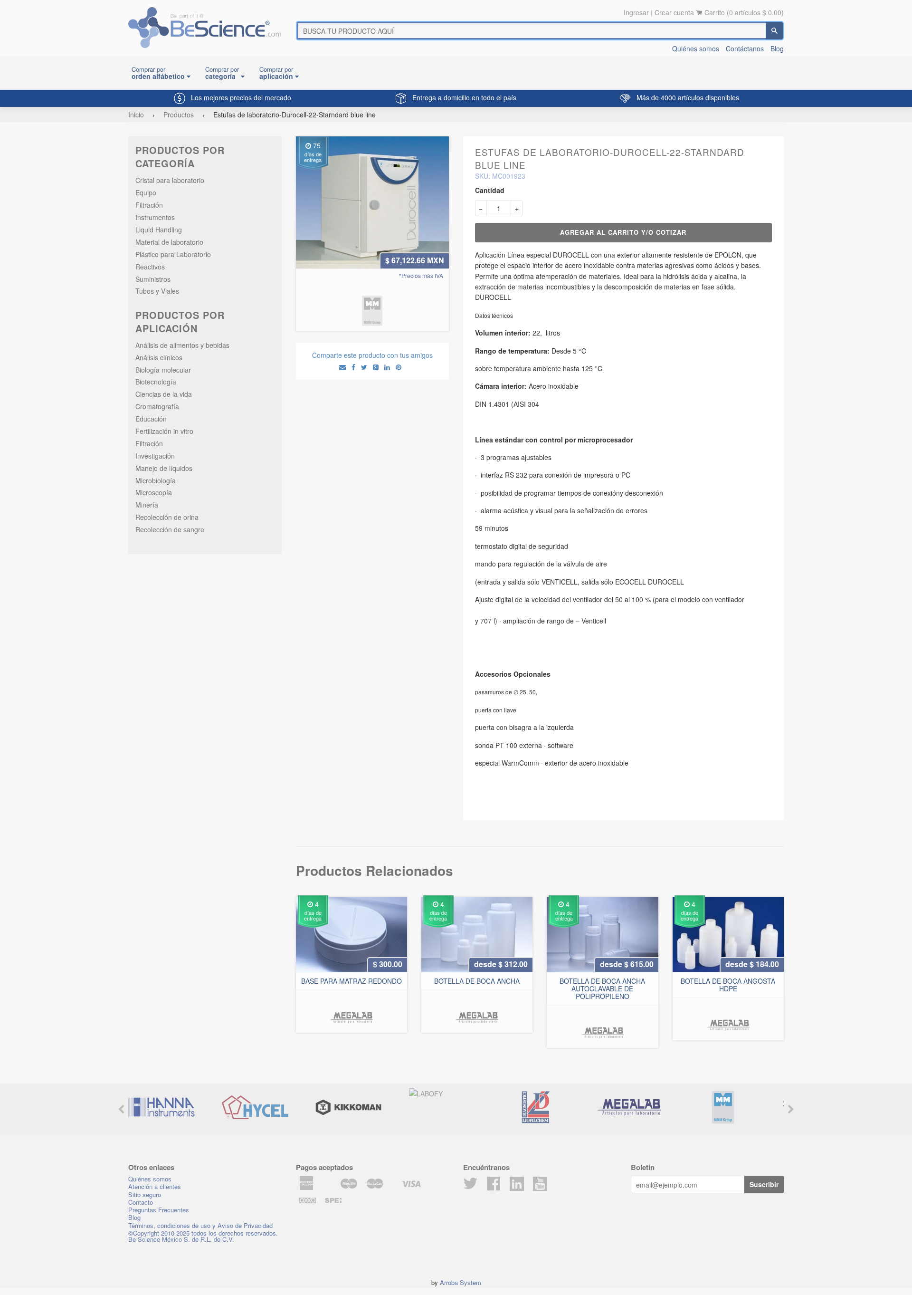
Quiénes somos (695, 48)
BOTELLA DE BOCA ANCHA (477, 981)
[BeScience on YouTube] (540, 1183)
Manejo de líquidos (163, 468)
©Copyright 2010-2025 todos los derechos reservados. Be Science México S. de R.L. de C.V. (203, 1236)
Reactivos (150, 266)
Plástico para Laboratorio (173, 254)
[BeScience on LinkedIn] (517, 1183)
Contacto (140, 1202)
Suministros (153, 279)
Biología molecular (163, 369)
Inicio (136, 114)
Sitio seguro (144, 1194)
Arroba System (460, 1282)
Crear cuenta (674, 12)
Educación (151, 418)
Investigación (155, 455)
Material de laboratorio (169, 242)
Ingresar (636, 12)
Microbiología (155, 480)
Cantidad (489, 190)
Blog (777, 48)
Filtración (149, 205)
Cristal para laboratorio (169, 180)
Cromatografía (157, 406)
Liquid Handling (158, 229)
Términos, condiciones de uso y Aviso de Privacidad (200, 1225)
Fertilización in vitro (164, 431)
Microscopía (153, 492)
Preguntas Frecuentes (158, 1209)
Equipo (145, 192)
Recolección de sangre (169, 529)
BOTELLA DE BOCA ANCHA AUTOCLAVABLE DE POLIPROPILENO (602, 988)
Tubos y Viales (157, 291)
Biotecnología (155, 381)
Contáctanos (745, 48)
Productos (178, 114)
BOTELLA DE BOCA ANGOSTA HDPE (728, 984)
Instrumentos (155, 217)
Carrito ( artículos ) (744, 12)
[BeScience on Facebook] (493, 1186)
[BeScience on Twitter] (470, 1186)
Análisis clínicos (158, 357)
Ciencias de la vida (163, 394)
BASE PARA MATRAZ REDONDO (351, 981)
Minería (146, 504)
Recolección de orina (167, 517)
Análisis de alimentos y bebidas (182, 345)
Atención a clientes (154, 1186)
